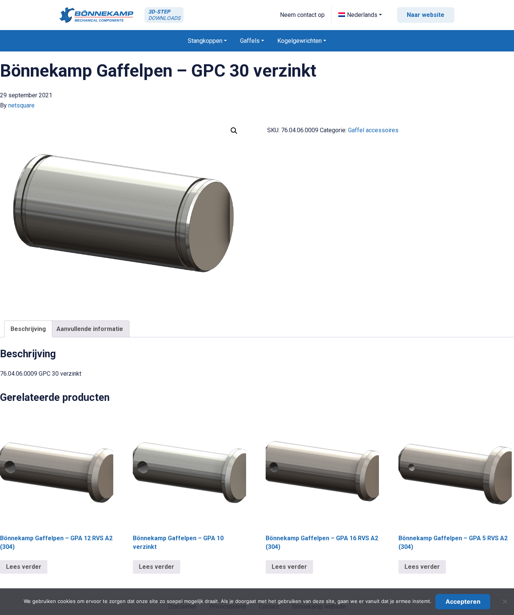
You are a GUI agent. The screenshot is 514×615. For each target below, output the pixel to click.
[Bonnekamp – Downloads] (96, 15)
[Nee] (504, 601)
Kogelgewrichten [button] (299, 40)
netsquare (21, 105)
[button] (360, 14)
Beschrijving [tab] (28, 328)
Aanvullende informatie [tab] (89, 328)
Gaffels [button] (250, 40)
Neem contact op (302, 14)
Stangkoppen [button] (205, 40)
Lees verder (23, 566)
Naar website (425, 14)
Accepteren (463, 601)
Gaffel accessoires (373, 130)
